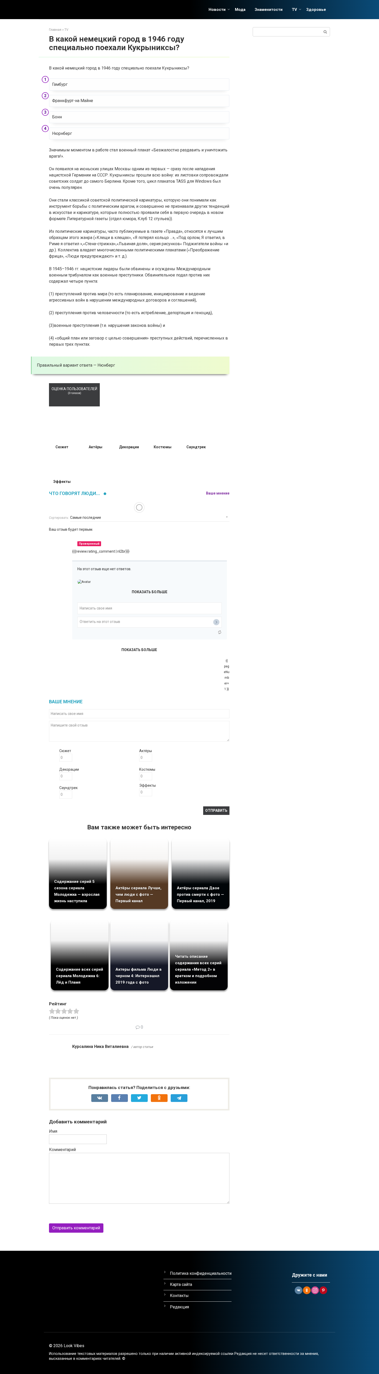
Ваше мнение (217, 493)
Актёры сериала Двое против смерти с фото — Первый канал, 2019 (200, 894)
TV (294, 9)
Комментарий (62, 1149)
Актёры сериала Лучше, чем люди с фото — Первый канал (138, 894)
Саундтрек (68, 788)
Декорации (69, 769)
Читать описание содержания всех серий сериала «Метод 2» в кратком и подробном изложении (198, 969)
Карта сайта (181, 1284)
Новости (217, 9)
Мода (240, 9)
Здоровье (316, 9)
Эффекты (147, 785)
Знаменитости (269, 9)
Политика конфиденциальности (201, 1273)
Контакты (179, 1295)
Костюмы (147, 769)
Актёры (145, 751)
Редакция (179, 1306)
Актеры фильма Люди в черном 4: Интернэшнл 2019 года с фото (139, 976)
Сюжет (65, 751)
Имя (53, 1131)
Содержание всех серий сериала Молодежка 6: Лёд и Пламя (79, 976)
